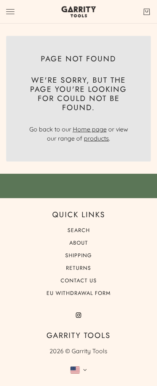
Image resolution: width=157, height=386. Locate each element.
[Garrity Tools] (78, 12)
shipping (78, 255)
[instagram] (78, 314)
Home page (90, 129)
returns (78, 268)
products (96, 138)
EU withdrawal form (78, 293)
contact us (79, 280)
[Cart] (147, 12)
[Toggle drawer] (10, 11)
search (78, 230)
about (78, 243)
